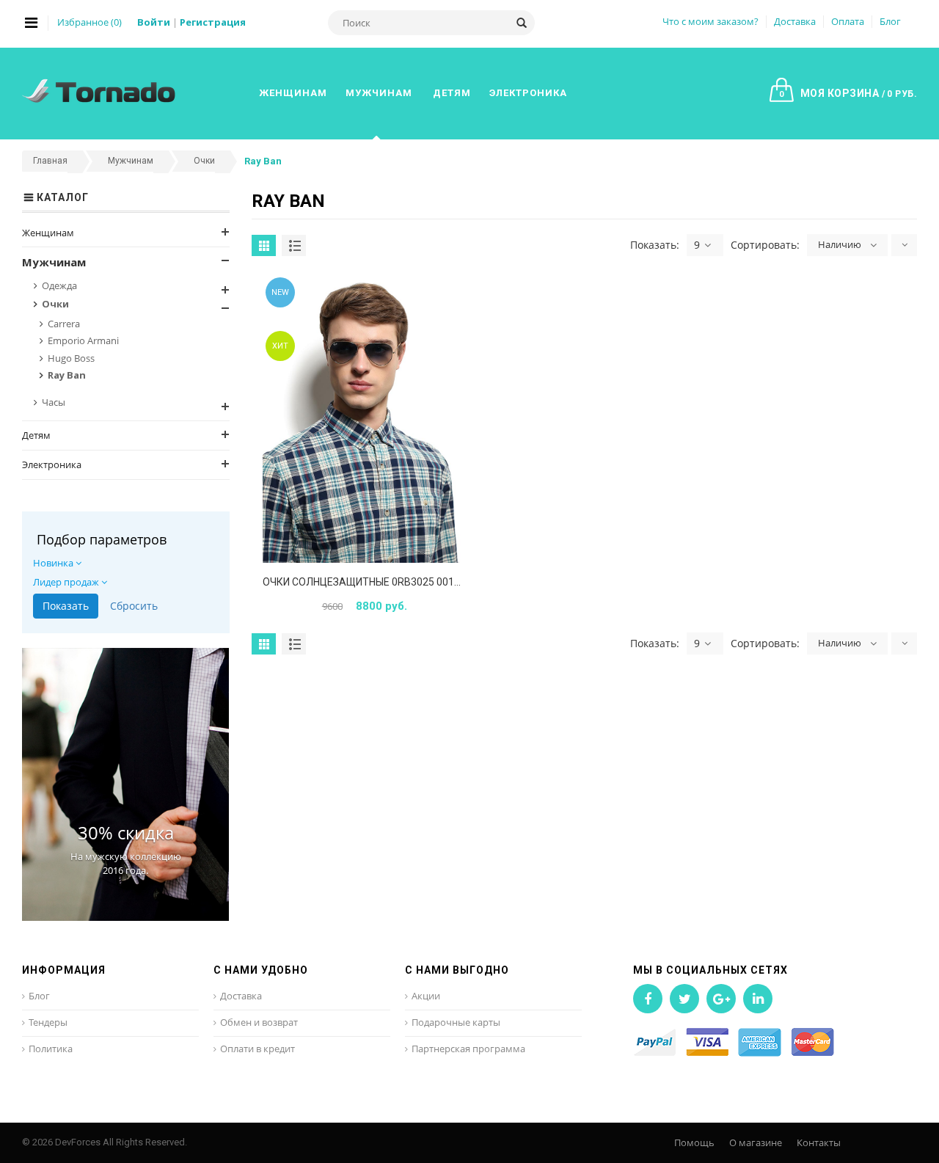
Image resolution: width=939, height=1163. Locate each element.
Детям (36, 435)
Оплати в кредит (257, 1048)
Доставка (795, 21)
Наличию (839, 244)
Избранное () (89, 22)
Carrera (64, 323)
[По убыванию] (904, 245)
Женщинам (48, 232)
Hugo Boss (71, 358)
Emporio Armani (83, 340)
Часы (53, 402)
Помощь (694, 1142)
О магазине (755, 1142)
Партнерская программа (468, 1048)
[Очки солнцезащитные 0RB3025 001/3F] (362, 418)
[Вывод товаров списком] (294, 245)
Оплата (847, 21)
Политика (51, 1048)
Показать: (654, 245)
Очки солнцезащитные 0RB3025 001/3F (366, 582)
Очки (55, 303)
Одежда (59, 285)
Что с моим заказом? (710, 21)
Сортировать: (765, 245)
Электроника (51, 464)
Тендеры (48, 1022)
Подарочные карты (456, 1022)
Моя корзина (848, 93)
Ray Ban (67, 375)
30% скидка (126, 832)
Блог (890, 21)
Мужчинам (54, 262)
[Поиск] (521, 22)
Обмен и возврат (259, 1022)
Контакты (819, 1142)
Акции (426, 995)
